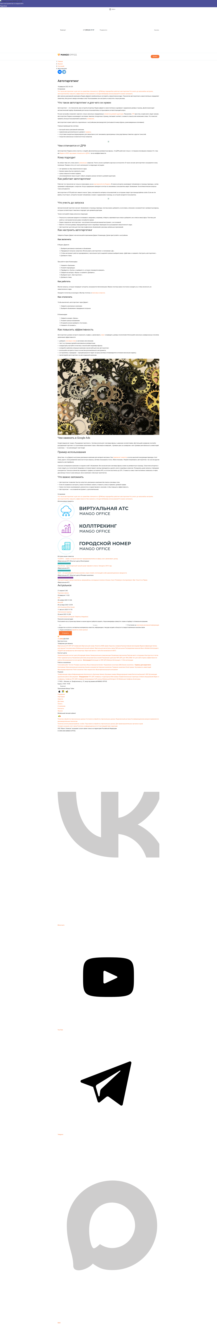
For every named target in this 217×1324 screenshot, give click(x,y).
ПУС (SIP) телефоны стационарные (100, 676)
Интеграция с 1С (118, 660)
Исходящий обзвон (84, 655)
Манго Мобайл (145, 648)
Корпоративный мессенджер (130, 646)
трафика (88, 132)
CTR (133, 114)
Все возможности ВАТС (108, 650)
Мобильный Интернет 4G (110, 679)
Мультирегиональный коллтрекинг (107, 669)
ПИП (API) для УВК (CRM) (124, 658)
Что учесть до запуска (136, 91)
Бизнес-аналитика (128, 665)
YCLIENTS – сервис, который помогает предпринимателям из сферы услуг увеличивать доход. (88, 559)
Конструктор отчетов (151, 655)
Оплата (60, 704)
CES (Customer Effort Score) (66, 607)
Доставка (61, 701)
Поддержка (103, 30)
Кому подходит (106, 91)
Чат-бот (71, 665)
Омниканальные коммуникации (100, 655)
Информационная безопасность (82, 674)
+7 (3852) (88, 30)
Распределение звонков (133, 648)
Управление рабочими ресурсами (83, 658)
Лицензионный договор (123, 719)
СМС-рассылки (120, 648)
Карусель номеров (115, 646)
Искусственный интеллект (95, 665)
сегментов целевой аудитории (113, 114)
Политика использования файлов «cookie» (71, 724)
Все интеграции (128, 660)
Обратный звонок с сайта (93, 650)
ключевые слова (71, 341)
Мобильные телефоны (126, 679)
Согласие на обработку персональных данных (100, 719)
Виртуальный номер (88, 646)
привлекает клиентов (120, 457)
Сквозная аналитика (105, 667)
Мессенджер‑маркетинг (65, 669)
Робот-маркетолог (90, 669)
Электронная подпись (65, 612)
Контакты (61, 708)
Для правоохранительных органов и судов (129, 724)
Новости (60, 699)
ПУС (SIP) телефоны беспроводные (83, 679)
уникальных (83, 163)
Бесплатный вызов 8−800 (140, 674)
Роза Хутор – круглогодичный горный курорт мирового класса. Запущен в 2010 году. (85, 566)
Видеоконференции (146, 646)
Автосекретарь (80, 650)
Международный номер (124, 674)
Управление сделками (109, 658)
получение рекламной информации (148, 625)
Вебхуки (110, 660)
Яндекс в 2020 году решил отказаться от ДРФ (74, 153)
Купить (155, 56)
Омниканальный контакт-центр (68, 655)
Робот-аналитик (78, 669)
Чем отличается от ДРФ (94, 91)
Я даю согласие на (74, 630)
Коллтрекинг (62, 667)
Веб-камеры (115, 676)
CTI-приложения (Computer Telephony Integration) (73, 616)
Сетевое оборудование (146, 676)
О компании (61, 706)
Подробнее (3, 6)
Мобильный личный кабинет (85, 648)
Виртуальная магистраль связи (105, 648)
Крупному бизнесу (99, 674)
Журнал (60, 711)
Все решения (74, 676)
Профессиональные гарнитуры (129, 676)
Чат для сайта (137, 658)
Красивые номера (111, 674)
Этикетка (98, 646)
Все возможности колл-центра (72, 660)
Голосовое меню (70, 648)
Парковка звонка (63, 593)
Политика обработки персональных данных (72, 719)
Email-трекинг (130, 667)
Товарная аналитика (119, 667)
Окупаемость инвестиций (143, 667)
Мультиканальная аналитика (75, 667)
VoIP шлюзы (98, 679)
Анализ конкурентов (92, 667)
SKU (59, 598)
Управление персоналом (119, 655)
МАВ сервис (105, 646)
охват (103, 335)
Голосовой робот (63, 665)
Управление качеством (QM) (113, 665)
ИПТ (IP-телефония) (75, 646)
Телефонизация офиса (65, 674)
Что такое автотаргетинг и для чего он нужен (72, 91)
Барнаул (63, 30)
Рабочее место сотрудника (136, 655)
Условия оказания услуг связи (67, 726)
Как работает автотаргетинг (120, 91)
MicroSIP (60, 602)
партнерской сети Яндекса (102, 184)
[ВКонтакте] (60, 72)
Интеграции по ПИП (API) (99, 660)
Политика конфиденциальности (87, 726)
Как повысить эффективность (76, 94)
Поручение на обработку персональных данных (100, 724)
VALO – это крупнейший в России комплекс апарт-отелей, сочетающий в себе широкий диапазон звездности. (92, 573)
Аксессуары (136, 679)
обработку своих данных (80, 630)
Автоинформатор (69, 650)
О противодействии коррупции (107, 726)
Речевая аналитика (80, 665)
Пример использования (111, 94)
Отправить (65, 633)
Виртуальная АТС (63, 646)
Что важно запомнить (126, 94)
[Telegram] (64, 72)
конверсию (90, 118)
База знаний (98, 658)
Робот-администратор (65, 658)
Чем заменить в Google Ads (95, 94)
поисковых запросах (98, 293)
